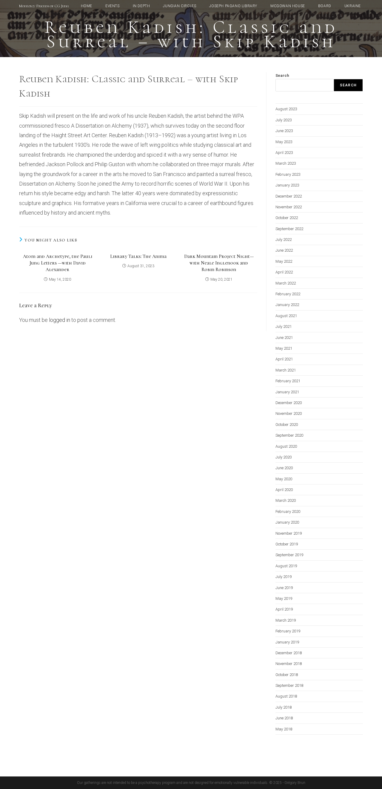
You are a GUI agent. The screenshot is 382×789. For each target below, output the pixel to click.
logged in (59, 320)
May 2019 (283, 598)
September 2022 (289, 229)
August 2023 (286, 109)
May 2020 (283, 479)
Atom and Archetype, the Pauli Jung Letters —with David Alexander (57, 263)
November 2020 (288, 413)
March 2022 (285, 283)
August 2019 (286, 566)
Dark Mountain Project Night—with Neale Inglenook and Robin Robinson (219, 263)
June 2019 (284, 587)
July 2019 (283, 576)
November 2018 (288, 663)
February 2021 (287, 381)
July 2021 (283, 326)
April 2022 (284, 272)
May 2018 (283, 729)
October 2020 (286, 424)
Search (282, 75)
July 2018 (283, 707)
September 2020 (289, 435)
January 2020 (287, 522)
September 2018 (289, 685)
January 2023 (287, 185)
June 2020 (284, 468)
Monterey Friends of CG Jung (44, 6)
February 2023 (287, 174)
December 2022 (288, 196)
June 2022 (284, 250)
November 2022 (288, 207)
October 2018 (286, 674)
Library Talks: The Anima (138, 256)
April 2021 (284, 359)
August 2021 (286, 316)
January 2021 (287, 392)
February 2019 (287, 631)
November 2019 (288, 533)
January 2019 (287, 642)
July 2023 (283, 120)
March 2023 (285, 163)
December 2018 (288, 653)
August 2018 (286, 696)
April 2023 (284, 152)
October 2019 (286, 544)
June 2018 (284, 718)
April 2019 (284, 609)
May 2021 (283, 348)
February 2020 (287, 511)
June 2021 (284, 337)
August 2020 (286, 446)
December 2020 (288, 402)
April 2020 (284, 489)
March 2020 (285, 500)
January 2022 (287, 304)
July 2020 (283, 457)
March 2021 (285, 370)
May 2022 (283, 261)
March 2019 (285, 620)
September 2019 (289, 555)
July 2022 (283, 239)
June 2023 (284, 131)
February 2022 (287, 294)
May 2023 (283, 142)
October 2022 (286, 217)
